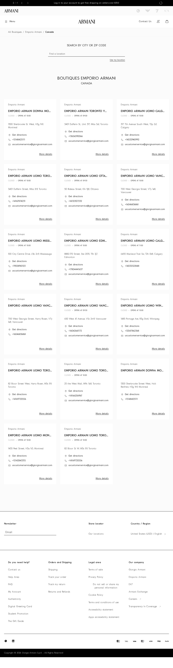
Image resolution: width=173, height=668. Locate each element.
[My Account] (158, 21)
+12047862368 (132, 331)
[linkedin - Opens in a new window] (13, 641)
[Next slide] (28, 3)
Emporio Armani (33, 32)
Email (8, 532)
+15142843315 (19, 461)
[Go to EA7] (157, 10)
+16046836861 (132, 205)
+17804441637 (75, 269)
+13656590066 (75, 136)
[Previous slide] (22, 3)
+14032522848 (132, 266)
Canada (49, 32)
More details (45, 154)
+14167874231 (18, 201)
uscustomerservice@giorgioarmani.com (32, 144)
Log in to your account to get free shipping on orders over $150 (78, 3)
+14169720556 (19, 399)
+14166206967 (75, 396)
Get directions (19, 135)
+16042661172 (75, 331)
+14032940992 (132, 140)
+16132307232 (75, 201)
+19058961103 (19, 266)
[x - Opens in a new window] (5, 641)
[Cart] (167, 21)
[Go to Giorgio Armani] (138, 10)
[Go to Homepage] (86, 22)
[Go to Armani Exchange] (166, 10)
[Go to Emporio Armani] (147, 10)
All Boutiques (15, 32)
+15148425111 (18, 140)
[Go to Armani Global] (11, 10)
